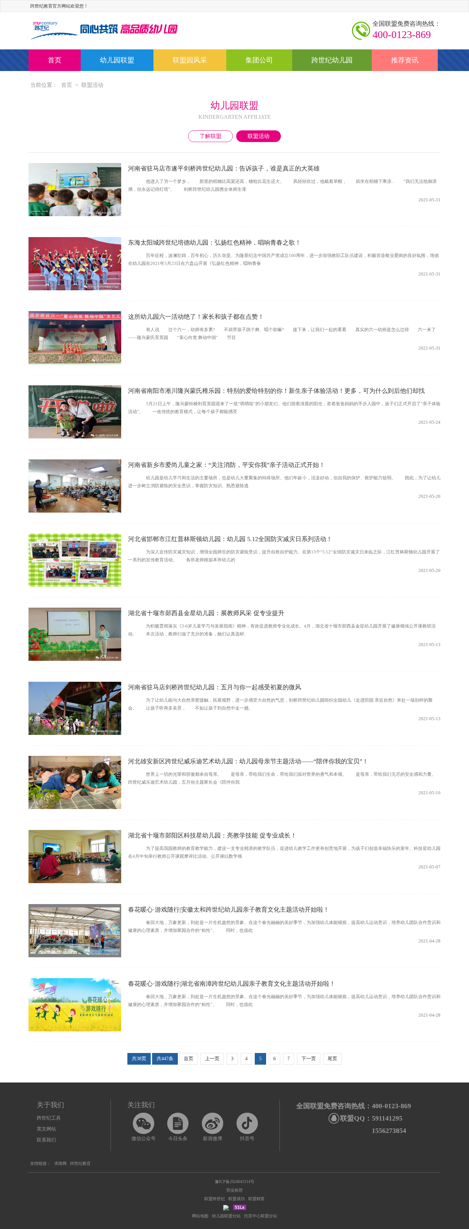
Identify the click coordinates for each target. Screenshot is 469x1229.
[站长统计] (225, 1207)
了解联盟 (210, 136)
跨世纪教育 (80, 1163)
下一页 (308, 1058)
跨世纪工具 (49, 1118)
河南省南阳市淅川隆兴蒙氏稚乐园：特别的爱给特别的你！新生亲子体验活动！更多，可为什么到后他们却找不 (276, 391)
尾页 (332, 1058)
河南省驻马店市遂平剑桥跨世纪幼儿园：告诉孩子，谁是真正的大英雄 (224, 168)
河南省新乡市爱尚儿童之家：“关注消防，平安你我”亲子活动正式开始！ (226, 464)
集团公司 (259, 60)
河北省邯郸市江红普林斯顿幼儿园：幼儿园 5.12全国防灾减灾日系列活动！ (230, 539)
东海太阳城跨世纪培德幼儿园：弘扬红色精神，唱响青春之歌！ (214, 242)
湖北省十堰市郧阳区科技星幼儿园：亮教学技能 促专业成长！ (212, 835)
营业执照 (234, 1190)
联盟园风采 (190, 60)
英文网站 (46, 1129)
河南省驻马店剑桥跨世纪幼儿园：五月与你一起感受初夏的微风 (214, 687)
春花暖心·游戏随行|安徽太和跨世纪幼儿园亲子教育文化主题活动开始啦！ (228, 909)
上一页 (212, 1058)
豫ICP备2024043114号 (234, 1181)
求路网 (60, 1163)
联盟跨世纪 (214, 1198)
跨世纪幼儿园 (332, 60)
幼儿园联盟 (117, 60)
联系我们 (46, 1140)
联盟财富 (256, 1198)
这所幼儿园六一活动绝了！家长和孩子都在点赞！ (196, 316)
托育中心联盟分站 (260, 1216)
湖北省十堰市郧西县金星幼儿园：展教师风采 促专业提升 (206, 613)
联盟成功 (236, 1198)
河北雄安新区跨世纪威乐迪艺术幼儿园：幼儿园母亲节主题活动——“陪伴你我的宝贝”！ (248, 761)
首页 (54, 60)
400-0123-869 (407, 30)
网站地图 (200, 1216)
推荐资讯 (405, 60)
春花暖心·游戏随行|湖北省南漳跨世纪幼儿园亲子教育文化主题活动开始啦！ (231, 983)
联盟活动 (92, 85)
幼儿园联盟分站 (226, 1216)
